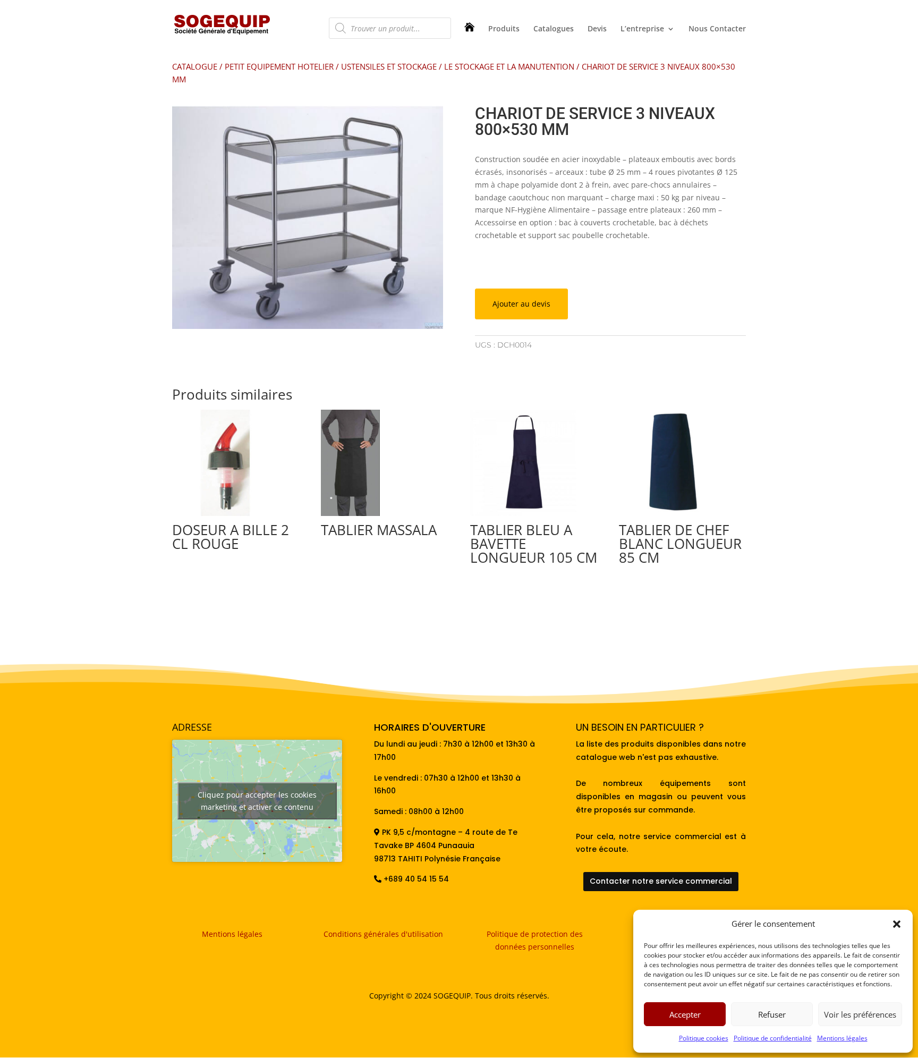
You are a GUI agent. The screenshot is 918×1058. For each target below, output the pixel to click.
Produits (504, 29)
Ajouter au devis (521, 304)
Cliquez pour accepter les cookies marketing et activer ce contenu (257, 801)
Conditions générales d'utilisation (383, 934)
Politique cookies (703, 1038)
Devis (597, 29)
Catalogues (553, 29)
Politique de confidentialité (773, 1038)
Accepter (685, 1014)
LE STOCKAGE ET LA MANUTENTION (509, 66)
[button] (896, 924)
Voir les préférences (860, 1014)
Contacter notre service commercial (661, 881)
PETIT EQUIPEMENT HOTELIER (279, 66)
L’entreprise (642, 29)
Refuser (772, 1014)
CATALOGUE (194, 66)
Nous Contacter (717, 29)
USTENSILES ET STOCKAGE (389, 66)
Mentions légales (842, 1038)
